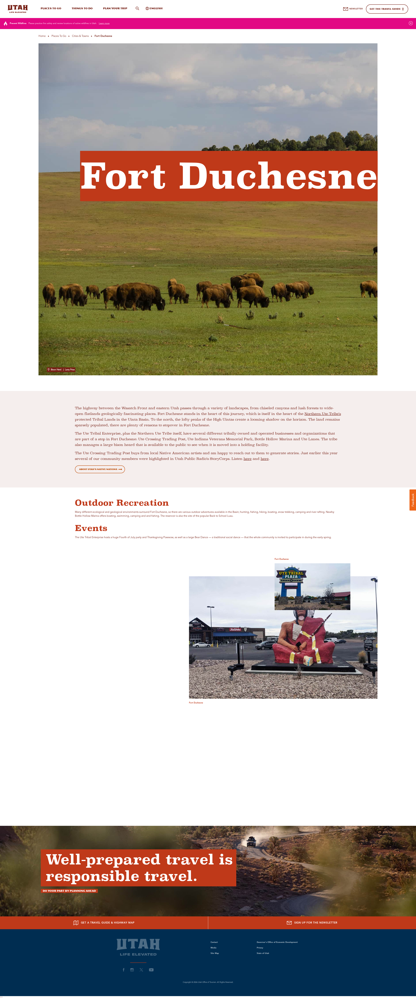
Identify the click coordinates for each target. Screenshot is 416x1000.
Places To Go (51, 8)
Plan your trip (115, 8)
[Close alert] (410, 23)
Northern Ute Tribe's (323, 414)
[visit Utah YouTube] (151, 969)
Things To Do (82, 8)
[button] (413, 500)
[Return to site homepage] (17, 9)
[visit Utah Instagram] (132, 969)
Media (213, 948)
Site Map (215, 953)
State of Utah (263, 953)
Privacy (260, 948)
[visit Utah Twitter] (141, 969)
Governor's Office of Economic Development (277, 942)
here (248, 459)
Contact (214, 942)
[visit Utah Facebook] (123, 969)
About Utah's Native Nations (98, 469)
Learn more (104, 23)
